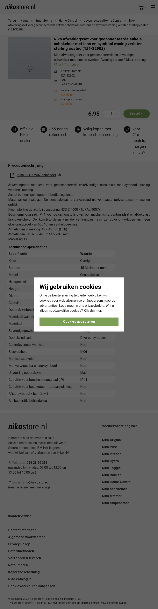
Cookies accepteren (79, 322)
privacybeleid (94, 306)
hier (98, 311)
